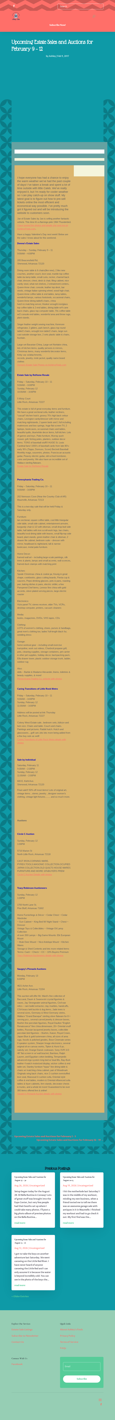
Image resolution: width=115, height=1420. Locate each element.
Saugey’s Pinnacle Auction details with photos (39, 1093)
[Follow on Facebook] (101, 1404)
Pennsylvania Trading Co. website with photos (39, 678)
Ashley (52, 56)
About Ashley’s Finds (71, 1329)
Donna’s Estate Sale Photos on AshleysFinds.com (41, 365)
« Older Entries (20, 1296)
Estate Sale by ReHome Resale (32, 466)
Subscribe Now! (57, 25)
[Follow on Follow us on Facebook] (14, 6)
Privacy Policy (67, 1335)
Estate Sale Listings (22, 1329)
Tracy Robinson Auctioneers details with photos (40, 955)
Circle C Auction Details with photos (34, 874)
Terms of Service (69, 1342)
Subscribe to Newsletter (25, 1335)
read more (19, 1223)
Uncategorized (37, 1185)
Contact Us (18, 1342)
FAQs (63, 1348)
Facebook (17, 1364)
